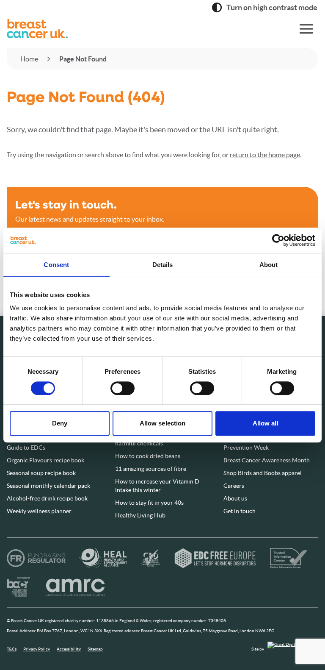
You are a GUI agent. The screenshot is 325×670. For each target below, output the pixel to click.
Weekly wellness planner (39, 511)
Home (29, 59)
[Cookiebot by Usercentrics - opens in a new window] (278, 240)
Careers (233, 485)
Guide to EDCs (26, 447)
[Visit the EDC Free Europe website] (215, 558)
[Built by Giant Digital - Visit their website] (292, 649)
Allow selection (163, 423)
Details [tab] (162, 264)
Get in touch (239, 511)
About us (235, 498)
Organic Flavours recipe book (45, 460)
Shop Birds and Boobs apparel (262, 473)
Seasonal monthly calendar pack (48, 485)
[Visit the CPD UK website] (150, 558)
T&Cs (12, 649)
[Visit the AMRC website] (75, 587)
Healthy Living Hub (140, 515)
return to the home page (265, 154)
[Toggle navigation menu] (306, 29)
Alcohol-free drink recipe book (47, 498)
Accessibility (69, 649)
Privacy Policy (36, 649)
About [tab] (268, 264)
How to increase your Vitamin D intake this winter (157, 485)
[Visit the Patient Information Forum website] (288, 558)
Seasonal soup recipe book (41, 473)
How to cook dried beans (147, 456)
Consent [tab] (56, 264)
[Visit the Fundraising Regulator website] (36, 558)
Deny (59, 423)
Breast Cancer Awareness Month (266, 460)
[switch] (113, 384)
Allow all (265, 423)
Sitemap (95, 649)
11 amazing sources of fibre (150, 468)
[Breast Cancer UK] (137, 29)
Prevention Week (246, 447)
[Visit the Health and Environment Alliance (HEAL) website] (103, 558)
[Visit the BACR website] (18, 587)
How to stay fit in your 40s (149, 502)
